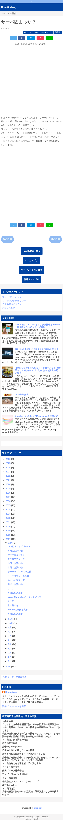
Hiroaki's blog (8, 7)
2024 (8, 467)
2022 (8, 476)
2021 (8, 480)
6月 (10, 640)
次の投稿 (7, 239)
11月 (10, 619)
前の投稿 (55, 239)
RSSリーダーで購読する (14, 677)
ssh (36, 32)
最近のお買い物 (15, 584)
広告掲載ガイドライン (13, 304)
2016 (8, 501)
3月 (10, 652)
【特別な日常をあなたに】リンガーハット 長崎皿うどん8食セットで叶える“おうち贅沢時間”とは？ (38, 370)
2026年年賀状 (21, 394)
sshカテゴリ (31, 260)
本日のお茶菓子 (15, 592)
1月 (10, 661)
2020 (8, 484)
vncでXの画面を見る (18, 609)
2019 (8, 488)
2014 (8, 509)
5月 (10, 644)
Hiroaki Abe (11, 692)
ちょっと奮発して (16, 580)
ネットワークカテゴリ (31, 270)
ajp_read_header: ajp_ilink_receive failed (36, 349)
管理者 (57, 32)
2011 (8, 522)
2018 (8, 493)
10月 (10, 623)
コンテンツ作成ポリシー (14, 300)
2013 (8, 514)
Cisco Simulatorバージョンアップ (24, 597)
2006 (8, 666)
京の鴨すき (13, 605)
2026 (8, 459)
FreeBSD (27, 32)
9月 (10, 627)
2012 (8, 518)
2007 (8, 539)
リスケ (11, 588)
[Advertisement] (31, 81)
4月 (10, 648)
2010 (8, 526)
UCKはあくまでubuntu (19, 546)
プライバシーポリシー (13, 297)
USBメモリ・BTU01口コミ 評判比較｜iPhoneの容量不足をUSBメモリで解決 (37, 325)
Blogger (37, 808)
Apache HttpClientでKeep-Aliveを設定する (36, 416)
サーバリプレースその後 (19, 571)
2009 (8, 530)
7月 (10, 636)
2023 (8, 471)
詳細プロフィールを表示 (14, 706)
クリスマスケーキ (16, 559)
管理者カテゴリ (31, 279)
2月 (10, 657)
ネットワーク (46, 32)
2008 (8, 535)
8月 (10, 631)
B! (31, 38)
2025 (8, 463)
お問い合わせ (8, 308)
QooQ (36, 819)
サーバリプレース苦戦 (18, 576)
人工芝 (11, 601)
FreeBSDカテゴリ (31, 251)
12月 (10, 543)
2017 (8, 497)
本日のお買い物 (15, 550)
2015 (8, 505)
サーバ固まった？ (16, 555)
